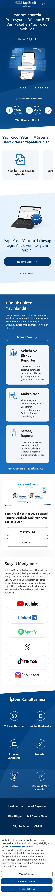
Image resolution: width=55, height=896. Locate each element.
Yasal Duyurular (37, 806)
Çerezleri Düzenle (26, 881)
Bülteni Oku (24, 337)
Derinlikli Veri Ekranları (40, 787)
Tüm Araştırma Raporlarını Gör (25, 468)
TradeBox (41, 754)
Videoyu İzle (27, 531)
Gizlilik (38, 826)
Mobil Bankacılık (40, 726)
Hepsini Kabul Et (27, 888)
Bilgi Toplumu (21, 826)
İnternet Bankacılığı (14, 755)
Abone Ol (27, 542)
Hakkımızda (15, 806)
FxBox (14, 785)
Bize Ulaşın (15, 816)
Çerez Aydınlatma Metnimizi (17, 846)
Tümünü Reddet (26, 874)
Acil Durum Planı (36, 816)
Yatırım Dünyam (14, 726)
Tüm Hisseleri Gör (25, 120)
